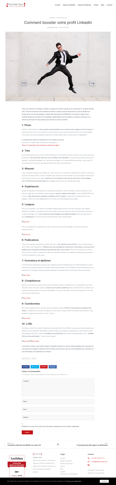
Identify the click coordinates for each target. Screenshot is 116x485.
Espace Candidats (69, 5)
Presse (96, 5)
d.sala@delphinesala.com (99, 461)
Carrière (52, 17)
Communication (61, 17)
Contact (109, 5)
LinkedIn (34, 358)
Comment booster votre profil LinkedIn (58, 22)
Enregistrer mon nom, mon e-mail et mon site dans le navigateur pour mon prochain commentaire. (50, 426)
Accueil (57, 5)
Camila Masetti (99, 473)
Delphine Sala (53, 27)
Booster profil (25, 358)
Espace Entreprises (84, 5)
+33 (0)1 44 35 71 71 (97, 458)
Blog (102, 5)
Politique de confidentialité (68, 474)
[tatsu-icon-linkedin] (88, 465)
